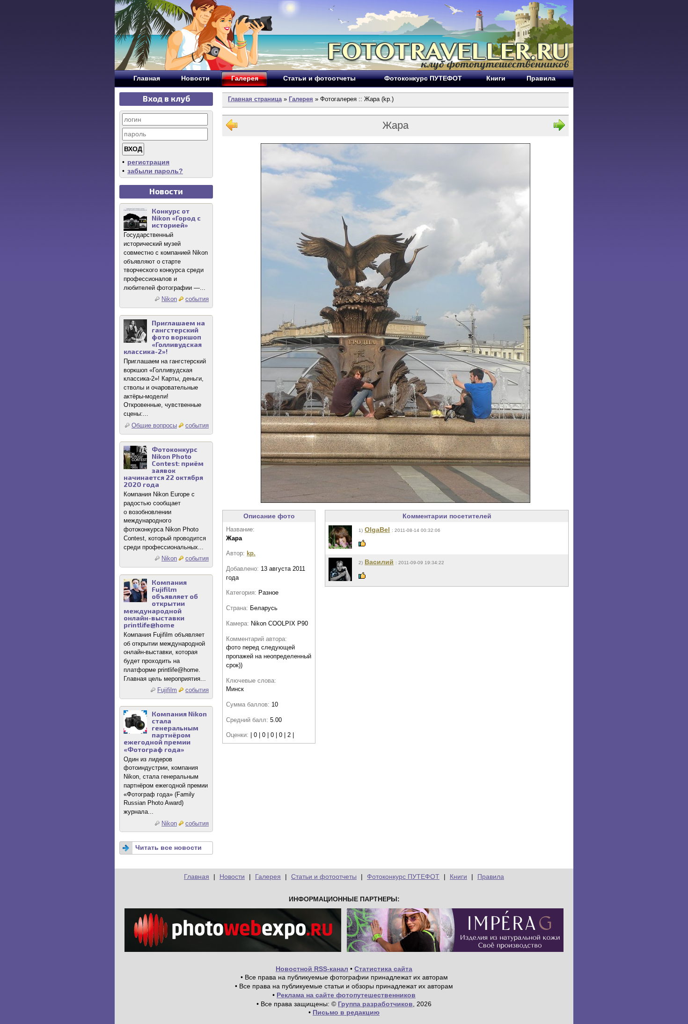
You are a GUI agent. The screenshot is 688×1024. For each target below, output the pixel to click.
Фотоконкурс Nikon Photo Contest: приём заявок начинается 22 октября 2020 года (164, 467)
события (197, 298)
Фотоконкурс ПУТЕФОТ (403, 876)
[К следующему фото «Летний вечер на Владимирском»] (559, 127)
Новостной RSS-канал (312, 968)
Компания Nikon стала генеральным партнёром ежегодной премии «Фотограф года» (165, 731)
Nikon (169, 298)
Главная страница (255, 99)
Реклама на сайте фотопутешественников (346, 995)
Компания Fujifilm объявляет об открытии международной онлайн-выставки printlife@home (161, 603)
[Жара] (395, 323)
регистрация (148, 162)
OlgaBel (377, 529)
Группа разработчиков (375, 1004)
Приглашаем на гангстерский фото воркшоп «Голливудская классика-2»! (164, 337)
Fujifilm (167, 689)
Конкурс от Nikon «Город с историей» (176, 218)
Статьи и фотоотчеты (324, 876)
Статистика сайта (383, 968)
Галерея (301, 99)
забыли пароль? (155, 171)
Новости (232, 876)
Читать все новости (168, 847)
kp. (251, 553)
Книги (458, 876)
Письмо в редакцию (346, 1012)
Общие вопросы (154, 425)
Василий (379, 562)
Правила (490, 876)
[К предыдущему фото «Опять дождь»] (231, 127)
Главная (196, 876)
